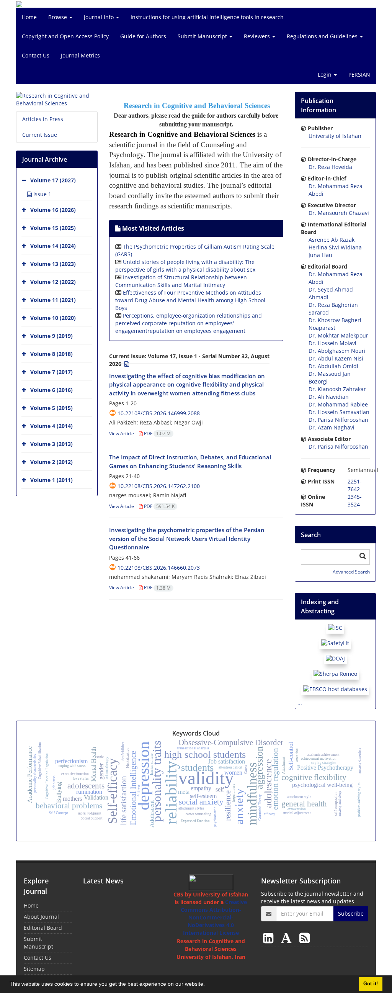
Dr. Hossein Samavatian (339, 412)
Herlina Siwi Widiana (335, 247)
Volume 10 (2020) (53, 317)
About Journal (41, 916)
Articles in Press (42, 119)
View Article (121, 433)
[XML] (126, 363)
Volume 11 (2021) (53, 299)
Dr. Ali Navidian (329, 396)
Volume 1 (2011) (51, 479)
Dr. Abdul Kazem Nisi (336, 358)
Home (29, 17)
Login (325, 74)
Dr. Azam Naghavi (331, 427)
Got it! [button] (370, 983)
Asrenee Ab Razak (331, 239)
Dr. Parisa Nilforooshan (338, 419)
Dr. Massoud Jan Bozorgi (330, 377)
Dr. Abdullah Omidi (333, 366)
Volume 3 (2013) (51, 443)
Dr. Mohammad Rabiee (338, 404)
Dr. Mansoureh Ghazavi (339, 212)
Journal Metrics (80, 55)
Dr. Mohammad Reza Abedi (336, 189)
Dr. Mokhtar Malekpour (338, 335)
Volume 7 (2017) (51, 371)
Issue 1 (41, 194)
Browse (58, 17)
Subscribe (351, 913)
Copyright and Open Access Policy (65, 36)
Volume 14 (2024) (53, 245)
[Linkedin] (269, 937)
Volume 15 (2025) (53, 227)
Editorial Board (43, 927)
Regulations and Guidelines (323, 36)
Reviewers (257, 36)
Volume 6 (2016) (51, 389)
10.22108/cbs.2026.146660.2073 (159, 567)
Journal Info (99, 17)
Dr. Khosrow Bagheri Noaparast (335, 323)
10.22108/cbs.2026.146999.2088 (159, 413)
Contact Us (35, 55)
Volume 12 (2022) (53, 281)
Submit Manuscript (203, 36)
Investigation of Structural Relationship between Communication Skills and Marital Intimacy (181, 281)
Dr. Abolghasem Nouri (337, 350)
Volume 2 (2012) (51, 461)
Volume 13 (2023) (53, 263)
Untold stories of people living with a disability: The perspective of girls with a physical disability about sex (185, 265)
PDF (157, 433)
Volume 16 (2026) (53, 209)
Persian (359, 74)
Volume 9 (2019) (51, 335)
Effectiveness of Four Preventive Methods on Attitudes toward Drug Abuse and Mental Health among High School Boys (190, 300)
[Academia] (287, 937)
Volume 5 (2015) (51, 407)
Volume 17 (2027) (53, 180)
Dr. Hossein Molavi (332, 343)
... (299, 702)
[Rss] (304, 937)
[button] (207, 985)
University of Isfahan (335, 135)
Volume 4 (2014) (51, 425)
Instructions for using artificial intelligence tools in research (207, 17)
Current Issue (39, 134)
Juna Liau (320, 255)
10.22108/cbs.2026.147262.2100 (159, 486)
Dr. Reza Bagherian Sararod (333, 308)
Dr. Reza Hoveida (330, 166)
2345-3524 (355, 500)
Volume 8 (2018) (51, 353)
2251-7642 (355, 485)
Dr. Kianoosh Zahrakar (337, 389)
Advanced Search (351, 572)
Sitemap (34, 968)
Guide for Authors (143, 36)
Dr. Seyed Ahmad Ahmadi (331, 293)
